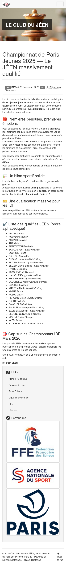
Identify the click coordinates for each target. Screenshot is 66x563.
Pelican (26, 559)
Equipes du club (17, 385)
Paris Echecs (15, 391)
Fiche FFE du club (18, 378)
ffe (7, 90)
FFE (11, 403)
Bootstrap (36, 559)
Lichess (12, 410)
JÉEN (49, 87)
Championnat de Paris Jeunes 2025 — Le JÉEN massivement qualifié (30, 63)
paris (13, 90)
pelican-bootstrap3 (11, 559)
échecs (57, 87)
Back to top (60, 558)
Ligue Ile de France (19, 397)
